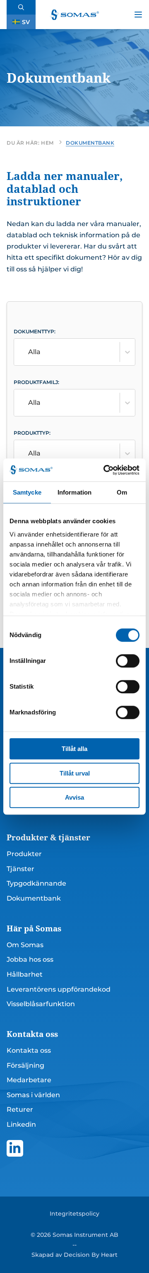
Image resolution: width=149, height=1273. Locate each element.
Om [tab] (122, 492)
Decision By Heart (91, 1254)
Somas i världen (33, 1095)
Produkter (24, 854)
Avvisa (74, 797)
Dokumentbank (34, 898)
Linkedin (21, 1124)
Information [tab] (74, 492)
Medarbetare (29, 1080)
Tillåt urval (75, 773)
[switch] (127, 660)
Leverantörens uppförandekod (59, 989)
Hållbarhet (25, 974)
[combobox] (43, 351)
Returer (20, 1109)
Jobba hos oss (30, 959)
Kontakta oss (29, 1050)
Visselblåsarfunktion (41, 1004)
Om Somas (25, 945)
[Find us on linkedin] (15, 1148)
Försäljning (25, 1065)
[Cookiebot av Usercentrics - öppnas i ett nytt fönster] (105, 470)
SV (26, 22)
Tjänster (20, 869)
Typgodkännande (36, 883)
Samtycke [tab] (27, 492)
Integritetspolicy (74, 1213)
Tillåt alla (74, 748)
